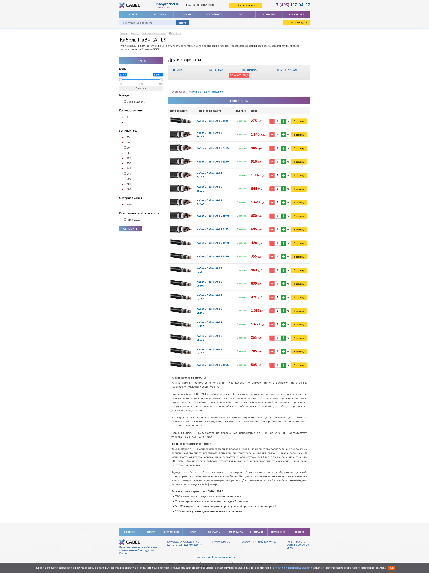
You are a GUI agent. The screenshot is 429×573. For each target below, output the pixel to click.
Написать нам (163, 7)
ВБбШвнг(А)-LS (251, 69)
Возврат (299, 532)
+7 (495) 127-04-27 (265, 541)
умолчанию (195, 91)
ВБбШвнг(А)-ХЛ (287, 69)
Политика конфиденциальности (214, 557)
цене (207, 91)
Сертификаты (214, 14)
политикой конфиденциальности (293, 567)
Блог (241, 14)
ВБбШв (177, 69)
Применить (141, 88)
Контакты (269, 14)
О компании (257, 532)
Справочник (296, 14)
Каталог (132, 14)
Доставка (160, 14)
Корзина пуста (298, 22)
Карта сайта (236, 532)
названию (217, 91)
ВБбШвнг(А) (215, 69)
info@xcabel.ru (167, 4)
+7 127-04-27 (292, 5)
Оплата (187, 14)
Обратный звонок (245, 5)
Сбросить (130, 228)
